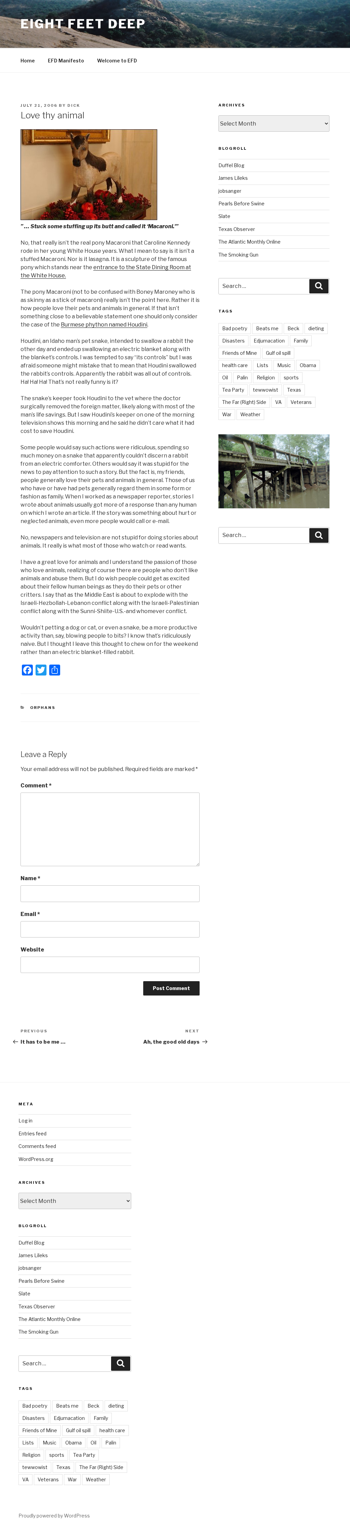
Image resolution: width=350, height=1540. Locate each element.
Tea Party (233, 390)
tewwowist (265, 390)
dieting (316, 328)
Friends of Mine (239, 353)
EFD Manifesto (66, 60)
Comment (36, 785)
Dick (73, 105)
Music (284, 365)
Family (301, 341)
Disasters (233, 341)
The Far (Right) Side (244, 402)
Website (32, 949)
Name (30, 878)
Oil (225, 377)
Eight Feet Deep (83, 23)
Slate (224, 216)
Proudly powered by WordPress (54, 1516)
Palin (242, 377)
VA (278, 402)
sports (291, 377)
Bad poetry (234, 328)
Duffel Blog (231, 165)
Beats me (267, 328)
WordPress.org (35, 1159)
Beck (293, 328)
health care (235, 365)
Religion (266, 377)
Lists (262, 365)
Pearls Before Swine (241, 203)
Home (28, 60)
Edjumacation (269, 341)
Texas (294, 390)
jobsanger (229, 191)
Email (30, 914)
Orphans (43, 707)
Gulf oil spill (278, 353)
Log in (25, 1120)
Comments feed (37, 1146)
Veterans (301, 402)
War (226, 414)
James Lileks (233, 178)
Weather (250, 414)
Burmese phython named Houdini (104, 324)
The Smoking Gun (238, 255)
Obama (308, 365)
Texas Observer (236, 229)
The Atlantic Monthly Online (249, 242)
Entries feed (32, 1133)
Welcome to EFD (117, 60)
